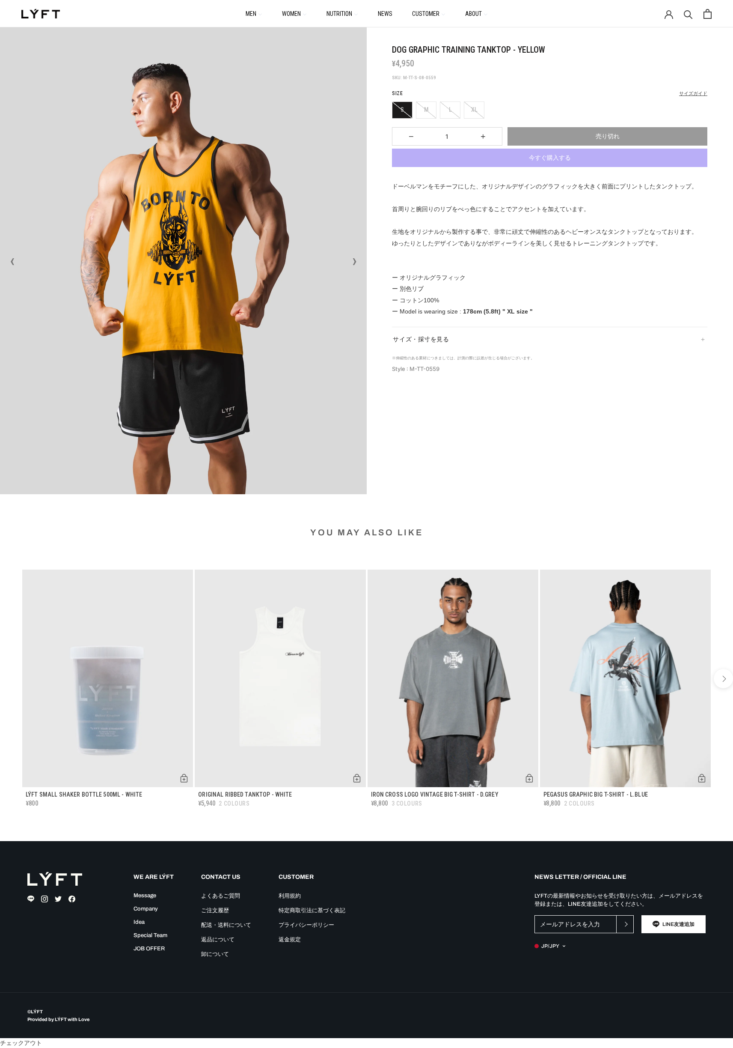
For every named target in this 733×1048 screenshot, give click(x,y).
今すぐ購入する (550, 157)
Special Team (150, 935)
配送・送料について (226, 925)
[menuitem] (254, 13)
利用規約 (290, 896)
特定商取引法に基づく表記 (312, 911)
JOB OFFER (149, 949)
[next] (723, 678)
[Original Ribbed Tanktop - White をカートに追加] (356, 778)
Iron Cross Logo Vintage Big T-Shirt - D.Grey (435, 794)
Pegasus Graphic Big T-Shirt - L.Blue (595, 794)
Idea (139, 922)
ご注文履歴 (215, 911)
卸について (215, 954)
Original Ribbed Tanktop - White (245, 794)
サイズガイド (693, 93)
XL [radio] (474, 109)
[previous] (9, 678)
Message (145, 896)
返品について (217, 940)
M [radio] (426, 109)
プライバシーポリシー (306, 925)
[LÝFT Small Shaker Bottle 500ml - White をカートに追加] (184, 778)
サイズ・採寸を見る (421, 339)
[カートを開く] (707, 14)
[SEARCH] (688, 13)
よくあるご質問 (220, 896)
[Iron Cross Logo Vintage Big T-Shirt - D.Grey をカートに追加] (529, 778)
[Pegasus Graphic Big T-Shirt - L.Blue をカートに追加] (701, 778)
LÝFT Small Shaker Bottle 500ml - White (84, 794)
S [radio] (402, 109)
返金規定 (290, 940)
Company (146, 909)
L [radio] (450, 109)
